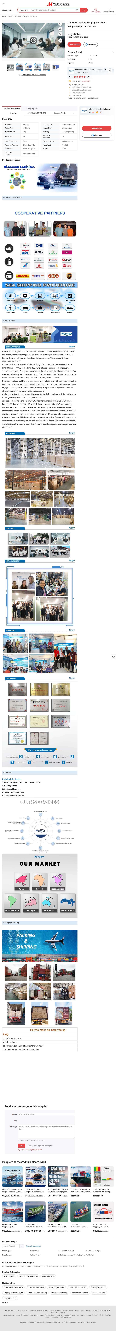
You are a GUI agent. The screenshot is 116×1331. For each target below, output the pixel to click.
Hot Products (9, 1310)
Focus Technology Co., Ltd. (43, 1322)
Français (41, 1315)
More (4, 1302)
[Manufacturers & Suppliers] (58, 4)
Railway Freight (35, 1255)
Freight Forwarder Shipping (37, 1293)
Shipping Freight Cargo (59, 1293)
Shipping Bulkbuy (10, 1298)
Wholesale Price (68, 1310)
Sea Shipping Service (98, 1287)
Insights (62, 1312)
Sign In (71, 98)
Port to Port (90, 1255)
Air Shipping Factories (56, 1287)
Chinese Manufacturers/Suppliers (38, 1310)
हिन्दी (101, 1315)
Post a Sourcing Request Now (30, 1149)
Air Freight (33, 1251)
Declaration (81, 1322)
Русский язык (51, 1315)
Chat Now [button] (92, 44)
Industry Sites (79, 1310)
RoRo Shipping (9, 1276)
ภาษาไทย (108, 1315)
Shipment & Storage (21, 16)
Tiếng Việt (54, 1317)
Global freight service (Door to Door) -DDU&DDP (72, 1255)
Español (25, 1315)
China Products (20, 1310)
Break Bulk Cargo (48, 1276)
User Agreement (71, 1322)
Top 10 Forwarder (99, 1293)
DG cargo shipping (92, 1251)
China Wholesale (56, 1310)
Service (10, 16)
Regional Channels (91, 1310)
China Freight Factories (36, 1287)
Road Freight (6, 1255)
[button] (70, 113)
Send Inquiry (74, 44)
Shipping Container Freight (13, 1293)
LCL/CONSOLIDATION (66, 1251)
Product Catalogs (34, 1246)
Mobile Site (54, 1312)
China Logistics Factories (77, 1287)
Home (4, 16)
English (18, 1315)
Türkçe (47, 1317)
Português (33, 1315)
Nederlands (75, 1315)
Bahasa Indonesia (65, 1317)
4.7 (90, 112)
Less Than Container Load (28, 1276)
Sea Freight (33, 16)
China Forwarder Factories (13, 1287)
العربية (83, 1315)
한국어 (89, 1315)
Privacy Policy (91, 1322)
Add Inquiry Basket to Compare (34, 74)
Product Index (104, 1310)
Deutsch (66, 1315)
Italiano (59, 1315)
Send (21, 1146)
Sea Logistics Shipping (80, 1293)
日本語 (96, 1315)
